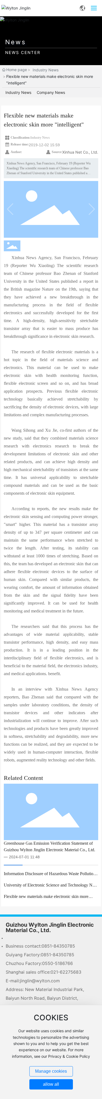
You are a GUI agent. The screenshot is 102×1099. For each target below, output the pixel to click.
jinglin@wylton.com (40, 980)
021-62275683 (66, 972)
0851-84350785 (58, 946)
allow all (51, 1084)
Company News (51, 92)
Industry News (45, 70)
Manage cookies (51, 1071)
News (15, 42)
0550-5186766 (57, 963)
